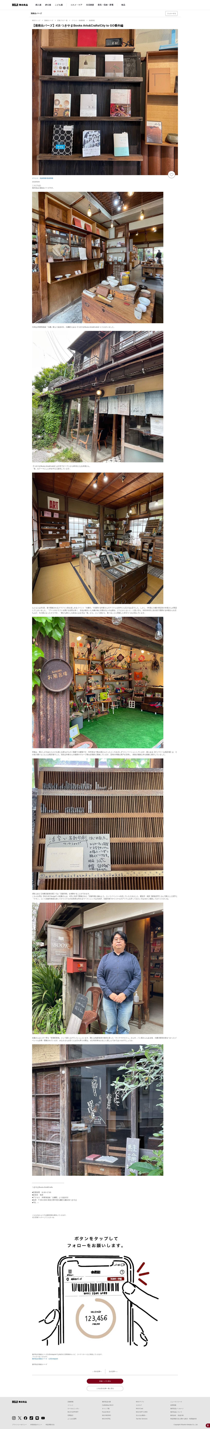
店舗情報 (70, 1402)
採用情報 (173, 1405)
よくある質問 (72, 1419)
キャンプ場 (105, 1408)
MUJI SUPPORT (73, 1412)
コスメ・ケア (76, 5)
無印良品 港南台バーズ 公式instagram (45, 1359)
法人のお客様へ (141, 1415)
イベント (70, 1405)
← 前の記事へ (96, 1371)
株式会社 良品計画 (177, 1415)
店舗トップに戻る (105, 1381)
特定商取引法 (50, 1424)
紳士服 (48, 5)
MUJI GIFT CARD (142, 1412)
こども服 (59, 5)
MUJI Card (139, 1408)
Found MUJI (106, 1412)
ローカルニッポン (73, 1408)
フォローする (171, 13)
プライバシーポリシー (19, 1424)
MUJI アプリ (140, 1402)
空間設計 (70, 1415)
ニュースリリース (176, 1402)
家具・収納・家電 (105, 5)
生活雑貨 (90, 5)
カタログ (139, 1405)
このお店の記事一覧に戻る (105, 1388)
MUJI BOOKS (106, 1415)
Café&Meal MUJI (107, 1405)
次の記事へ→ (113, 1371)
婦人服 (38, 5)
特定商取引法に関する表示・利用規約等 (183, 1419)
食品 (123, 5)
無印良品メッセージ (177, 1408)
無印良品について (176, 1412)
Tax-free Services (141, 1419)
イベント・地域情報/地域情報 (42, 178)
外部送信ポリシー (36, 1424)
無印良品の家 (106, 1402)
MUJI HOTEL (106, 1419)
